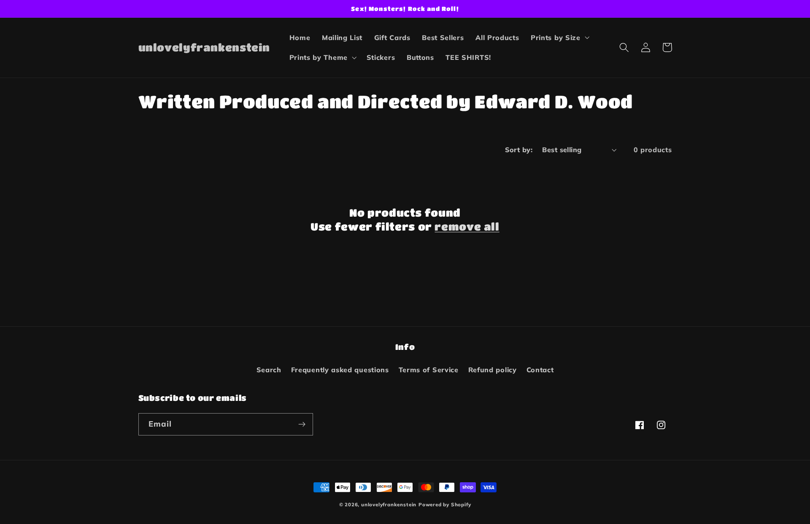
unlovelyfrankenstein (388, 504)
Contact (540, 369)
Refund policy (492, 369)
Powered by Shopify (444, 504)
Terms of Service (429, 369)
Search (268, 369)
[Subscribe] (302, 424)
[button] (559, 37)
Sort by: (519, 149)
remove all (467, 226)
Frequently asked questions (340, 369)
